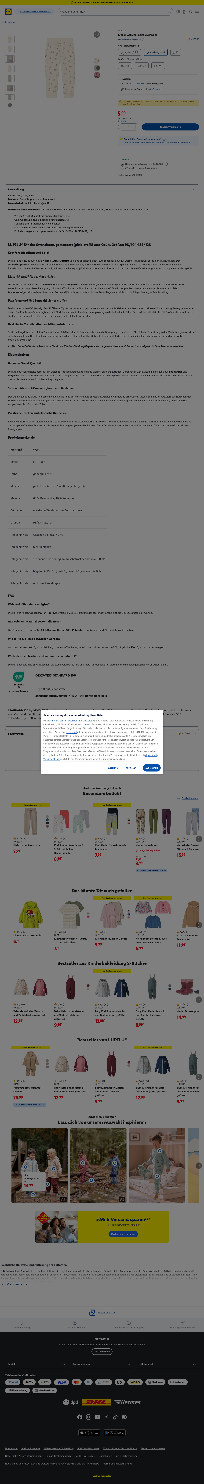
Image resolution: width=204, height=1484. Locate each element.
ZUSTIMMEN (152, 767)
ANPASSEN (131, 767)
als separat (71, 732)
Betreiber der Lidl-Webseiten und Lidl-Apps (71, 720)
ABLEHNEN (113, 767)
